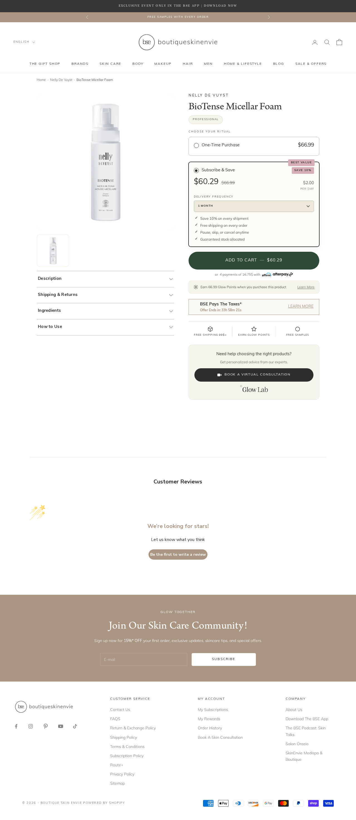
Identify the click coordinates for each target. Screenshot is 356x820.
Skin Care (110, 64)
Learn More (306, 287)
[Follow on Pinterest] (45, 726)
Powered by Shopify (104, 803)
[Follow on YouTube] (60, 726)
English (21, 42)
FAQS (115, 718)
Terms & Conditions (127, 746)
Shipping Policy (123, 737)
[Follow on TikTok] (75, 726)
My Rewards (209, 718)
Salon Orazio (297, 743)
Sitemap (117, 783)
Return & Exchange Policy (133, 727)
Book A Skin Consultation (220, 737)
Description (49, 279)
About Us (294, 709)
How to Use (50, 327)
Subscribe (223, 659)
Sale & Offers (311, 64)
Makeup (163, 64)
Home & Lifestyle (243, 64)
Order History (210, 727)
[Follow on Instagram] (30, 726)
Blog (278, 64)
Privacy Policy (122, 774)
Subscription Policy (127, 755)
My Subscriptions (213, 709)
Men (208, 64)
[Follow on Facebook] (16, 726)
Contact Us (120, 709)
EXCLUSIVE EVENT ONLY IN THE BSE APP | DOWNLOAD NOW (178, 6)
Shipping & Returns (58, 295)
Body (137, 64)
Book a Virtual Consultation (257, 374)
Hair (188, 64)
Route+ (116, 764)
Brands (79, 64)
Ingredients (49, 311)
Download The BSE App (307, 718)
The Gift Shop (44, 64)
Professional (206, 119)
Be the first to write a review (178, 554)
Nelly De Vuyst (61, 80)
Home (41, 80)
